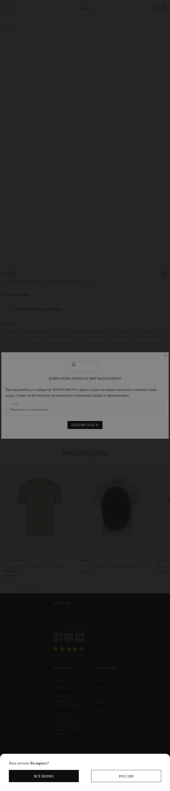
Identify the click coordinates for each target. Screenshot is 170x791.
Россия (126, 776)
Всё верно (44, 776)
